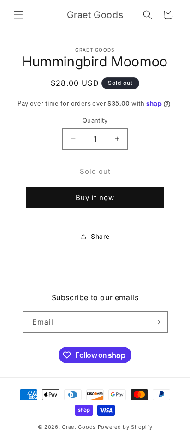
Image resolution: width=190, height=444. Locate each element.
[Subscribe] (157, 322)
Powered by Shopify (125, 427)
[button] (18, 15)
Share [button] (100, 236)
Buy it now (95, 197)
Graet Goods (79, 427)
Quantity (95, 120)
